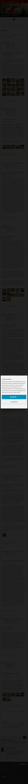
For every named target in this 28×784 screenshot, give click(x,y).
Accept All (13, 397)
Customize (14, 402)
